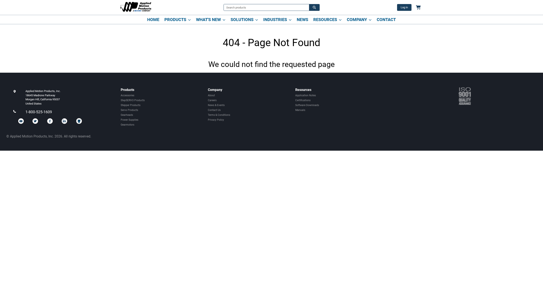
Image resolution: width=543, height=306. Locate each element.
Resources (325, 19)
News (302, 19)
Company (357, 19)
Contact (386, 19)
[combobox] (265, 7)
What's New (208, 19)
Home (153, 19)
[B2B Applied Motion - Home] (135, 6)
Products (175, 19)
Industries (275, 19)
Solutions (242, 19)
